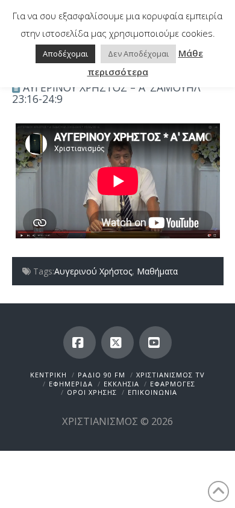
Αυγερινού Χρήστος (93, 271)
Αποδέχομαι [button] (65, 53)
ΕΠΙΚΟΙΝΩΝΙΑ (152, 392)
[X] (117, 342)
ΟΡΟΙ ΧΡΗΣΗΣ (92, 392)
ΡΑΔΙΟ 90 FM (101, 374)
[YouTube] (155, 342)
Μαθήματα (157, 271)
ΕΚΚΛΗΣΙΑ (121, 383)
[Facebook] (79, 342)
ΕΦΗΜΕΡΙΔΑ (71, 383)
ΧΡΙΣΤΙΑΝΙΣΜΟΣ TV (170, 374)
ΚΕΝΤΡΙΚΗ (48, 374)
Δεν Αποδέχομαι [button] (138, 53)
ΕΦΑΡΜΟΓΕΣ (172, 383)
